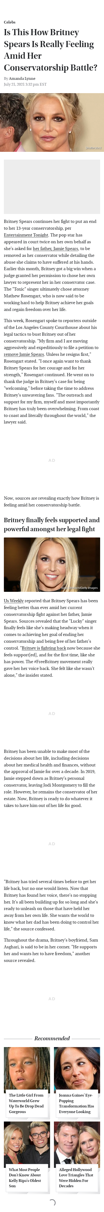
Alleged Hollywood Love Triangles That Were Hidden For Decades (76, 1177)
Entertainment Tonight (26, 235)
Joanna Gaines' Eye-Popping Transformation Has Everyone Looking (76, 1103)
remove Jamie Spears (24, 354)
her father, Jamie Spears (55, 248)
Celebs (9, 22)
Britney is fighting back (44, 648)
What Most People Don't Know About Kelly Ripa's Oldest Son (25, 1177)
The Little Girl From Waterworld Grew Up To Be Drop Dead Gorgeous (26, 1103)
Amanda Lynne (22, 78)
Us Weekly (14, 600)
